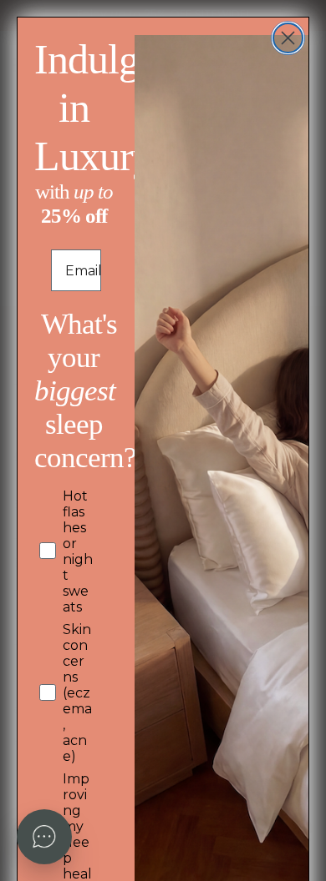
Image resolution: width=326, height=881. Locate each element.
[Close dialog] (288, 38)
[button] (44, 836)
